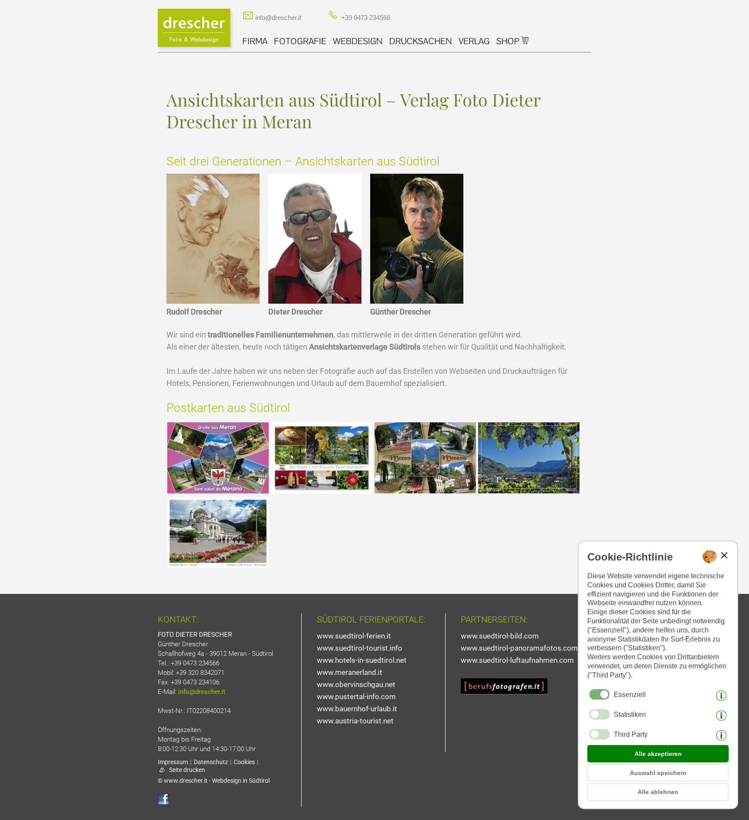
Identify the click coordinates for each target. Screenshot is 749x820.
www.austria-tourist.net (355, 720)
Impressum (173, 761)
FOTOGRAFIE (300, 41)
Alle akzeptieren (658, 753)
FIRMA (254, 41)
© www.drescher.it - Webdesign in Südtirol (214, 780)
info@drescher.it (277, 17)
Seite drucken (187, 769)
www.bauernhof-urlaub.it (357, 708)
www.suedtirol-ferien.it (354, 636)
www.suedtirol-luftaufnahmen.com (517, 660)
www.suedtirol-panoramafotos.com (519, 648)
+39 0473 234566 (364, 17)
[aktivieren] (599, 714)
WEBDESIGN (358, 41)
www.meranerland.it (349, 672)
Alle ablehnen (658, 791)
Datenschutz (211, 761)
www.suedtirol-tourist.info (359, 648)
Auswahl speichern (658, 772)
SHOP (508, 41)
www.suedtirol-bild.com (500, 636)
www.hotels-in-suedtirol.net (362, 660)
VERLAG (474, 41)
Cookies (244, 761)
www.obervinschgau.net (356, 684)
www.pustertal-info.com (356, 696)
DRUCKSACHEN (420, 41)
